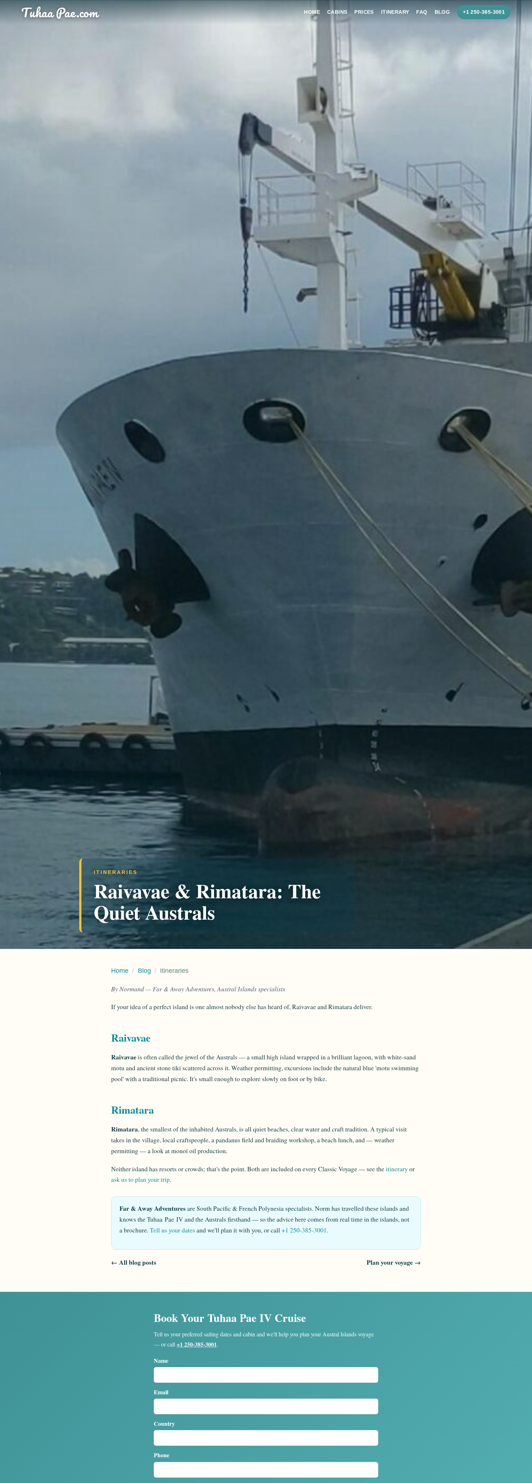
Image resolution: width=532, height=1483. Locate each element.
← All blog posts (133, 1262)
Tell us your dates (172, 1230)
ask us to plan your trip (140, 1179)
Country (164, 1423)
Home (312, 12)
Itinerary (395, 12)
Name (161, 1360)
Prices (363, 12)
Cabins (337, 12)
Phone (161, 1455)
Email (161, 1392)
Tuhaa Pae (59, 12)
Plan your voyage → (394, 1262)
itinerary (397, 1168)
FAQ (421, 12)
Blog (442, 12)
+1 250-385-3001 (484, 12)
